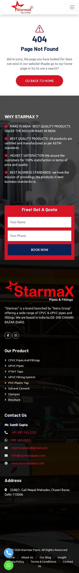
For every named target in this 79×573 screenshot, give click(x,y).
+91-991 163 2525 (24, 432)
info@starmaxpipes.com (28, 455)
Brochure (14, 399)
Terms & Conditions (43, 561)
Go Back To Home (39, 81)
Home (11, 557)
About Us (27, 557)
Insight (62, 557)
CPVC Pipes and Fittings (24, 360)
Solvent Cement (19, 388)
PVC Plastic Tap (18, 382)
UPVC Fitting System (21, 377)
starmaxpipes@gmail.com (30, 448)
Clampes (14, 394)
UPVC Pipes (16, 365)
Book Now (39, 249)
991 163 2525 (20, 440)
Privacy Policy (15, 561)
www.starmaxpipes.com (28, 463)
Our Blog (45, 557)
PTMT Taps (15, 371)
